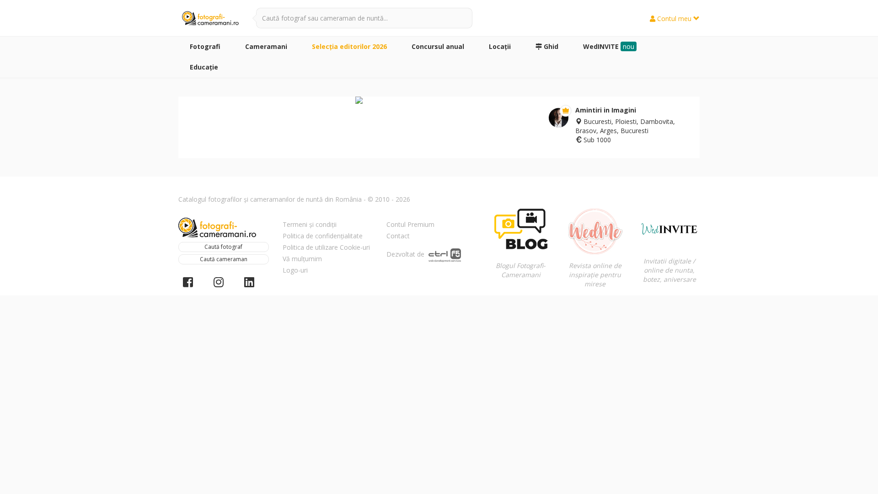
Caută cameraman (223, 259)
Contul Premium (410, 224)
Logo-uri (295, 270)
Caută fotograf (223, 247)
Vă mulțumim (302, 258)
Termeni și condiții (310, 224)
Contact (398, 235)
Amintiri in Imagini (605, 110)
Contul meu (674, 18)
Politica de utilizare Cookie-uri (326, 247)
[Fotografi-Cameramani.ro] (210, 19)
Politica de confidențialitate (323, 235)
